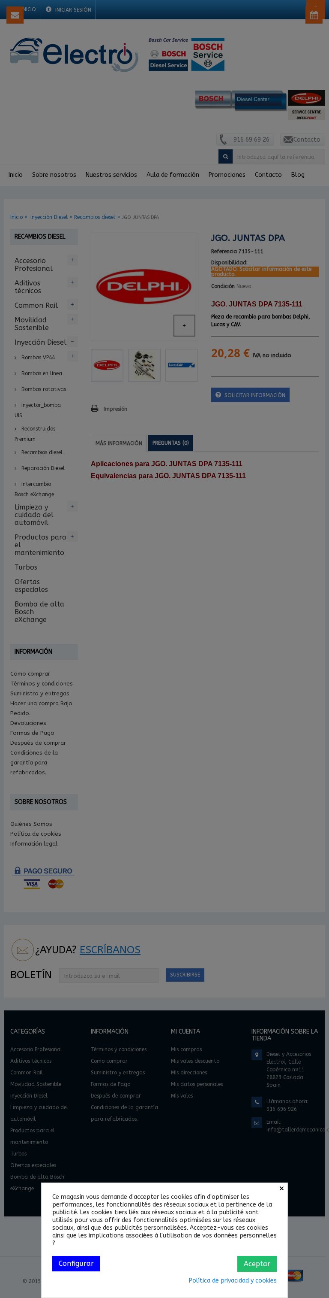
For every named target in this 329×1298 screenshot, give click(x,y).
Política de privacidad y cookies (233, 1280)
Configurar (76, 1263)
